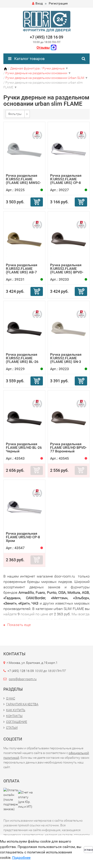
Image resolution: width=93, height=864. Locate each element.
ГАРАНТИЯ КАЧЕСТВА (22, 704)
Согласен (88, 849)
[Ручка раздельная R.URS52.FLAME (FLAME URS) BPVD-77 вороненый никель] (68, 238)
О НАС (10, 698)
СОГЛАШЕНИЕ (16, 722)
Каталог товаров (29, 58)
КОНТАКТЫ (14, 716)
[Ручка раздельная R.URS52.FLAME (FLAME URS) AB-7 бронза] (24, 238)
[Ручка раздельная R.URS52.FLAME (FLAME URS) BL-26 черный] (24, 328)
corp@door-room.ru (23, 679)
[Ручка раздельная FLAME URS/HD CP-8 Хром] (24, 507)
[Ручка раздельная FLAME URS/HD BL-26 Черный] (24, 417)
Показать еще (18, 625)
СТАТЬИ (12, 727)
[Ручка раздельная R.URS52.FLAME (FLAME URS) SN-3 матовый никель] (68, 328)
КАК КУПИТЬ (15, 710)
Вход (39, 3)
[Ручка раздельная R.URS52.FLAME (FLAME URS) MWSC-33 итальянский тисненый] (24, 149)
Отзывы (43, 48)
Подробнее (21, 857)
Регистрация (58, 3)
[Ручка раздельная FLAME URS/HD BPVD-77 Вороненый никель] (68, 417)
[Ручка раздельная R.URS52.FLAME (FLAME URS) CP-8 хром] (68, 149)
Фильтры (15, 114)
